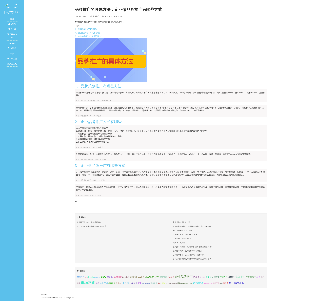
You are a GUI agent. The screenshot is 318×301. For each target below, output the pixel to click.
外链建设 (12, 48)
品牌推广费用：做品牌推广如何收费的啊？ (189, 255)
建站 (97, 283)
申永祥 (126, 283)
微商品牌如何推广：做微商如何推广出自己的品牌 (192, 226)
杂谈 (12, 53)
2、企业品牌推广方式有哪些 (87, 33)
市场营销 (88, 283)
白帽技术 (133, 283)
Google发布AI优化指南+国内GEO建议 (91, 226)
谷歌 (221, 283)
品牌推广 (96, 16)
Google (91, 277)
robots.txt (97, 277)
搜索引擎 (111, 283)
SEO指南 (133, 277)
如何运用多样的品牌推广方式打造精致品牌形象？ (192, 259)
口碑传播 (216, 277)
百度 (139, 283)
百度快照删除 (146, 283)
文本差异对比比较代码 (181, 222)
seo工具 (126, 277)
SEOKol (110, 277)
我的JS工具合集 (179, 243)
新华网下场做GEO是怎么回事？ (89, 222)
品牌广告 (223, 277)
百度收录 (154, 283)
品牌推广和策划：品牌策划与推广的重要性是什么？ (193, 247)
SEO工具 (12, 29)
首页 (12, 19)
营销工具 (216, 283)
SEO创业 (118, 277)
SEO (103, 276)
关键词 (208, 277)
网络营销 (198, 283)
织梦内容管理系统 (171, 283)
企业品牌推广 (184, 276)
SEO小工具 (12, 59)
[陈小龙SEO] (11, 6)
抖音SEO (104, 283)
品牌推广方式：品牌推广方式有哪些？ (187, 251)
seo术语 (141, 277)
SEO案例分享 (152, 277)
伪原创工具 (12, 64)
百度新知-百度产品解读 (182, 239)
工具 (258, 277)
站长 (159, 283)
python (12, 43)
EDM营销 (80, 277)
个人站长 (170, 277)
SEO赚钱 (163, 277)
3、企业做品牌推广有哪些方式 (88, 36)
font (86, 277)
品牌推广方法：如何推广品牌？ (185, 235)
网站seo (180, 283)
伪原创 (196, 277)
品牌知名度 (251, 277)
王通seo (119, 283)
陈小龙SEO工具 (236, 283)
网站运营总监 (188, 283)
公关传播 (202, 277)
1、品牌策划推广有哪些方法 (87, 29)
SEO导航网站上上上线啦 (182, 230)
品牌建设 (231, 277)
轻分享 (225, 283)
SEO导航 (12, 24)
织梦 (163, 283)
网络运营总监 (208, 283)
